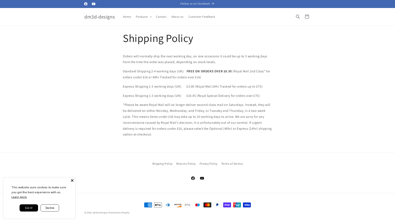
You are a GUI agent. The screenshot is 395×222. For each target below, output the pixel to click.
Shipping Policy (162, 163)
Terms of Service (232, 163)
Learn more (19, 197)
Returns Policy (185, 163)
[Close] (72, 180)
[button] (143, 16)
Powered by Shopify (119, 212)
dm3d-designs (100, 212)
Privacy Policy (208, 163)
